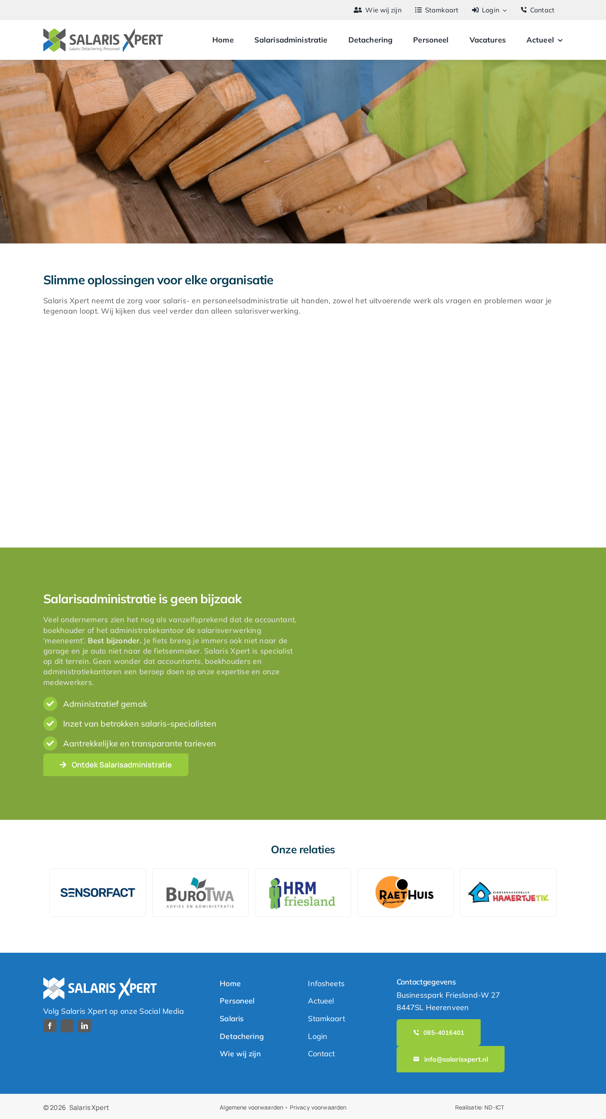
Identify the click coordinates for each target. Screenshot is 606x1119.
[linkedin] (84, 1025)
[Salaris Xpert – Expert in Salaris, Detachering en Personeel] (103, 32)
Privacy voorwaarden (318, 1107)
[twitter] (67, 1025)
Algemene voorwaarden (251, 1107)
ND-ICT (494, 1107)
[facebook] (49, 1025)
